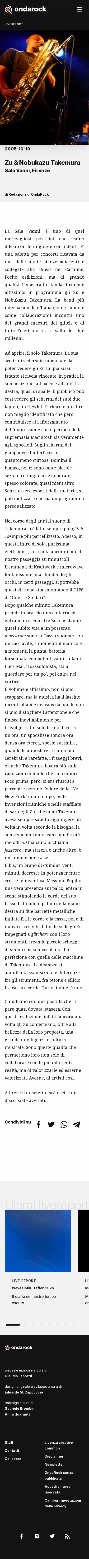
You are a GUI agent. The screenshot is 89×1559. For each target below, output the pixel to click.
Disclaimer (54, 1456)
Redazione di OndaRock (29, 194)
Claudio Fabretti (18, 1376)
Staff (9, 1442)
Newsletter (54, 1464)
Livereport (14, 24)
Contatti (12, 1451)
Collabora (13, 1459)
